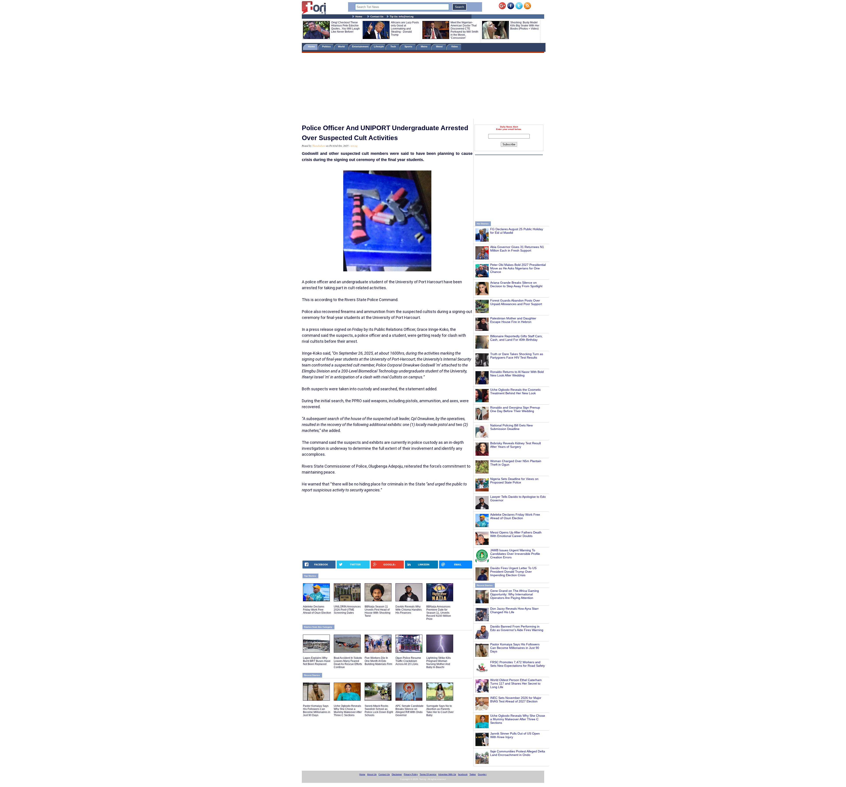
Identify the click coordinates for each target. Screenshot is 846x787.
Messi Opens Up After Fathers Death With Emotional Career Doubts (516, 534)
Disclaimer (397, 774)
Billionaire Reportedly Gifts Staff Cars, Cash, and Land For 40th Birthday (516, 337)
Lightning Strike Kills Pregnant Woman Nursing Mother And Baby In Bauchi (438, 662)
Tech (393, 46)
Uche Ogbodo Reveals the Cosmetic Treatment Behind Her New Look (515, 391)
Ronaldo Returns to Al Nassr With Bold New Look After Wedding (517, 373)
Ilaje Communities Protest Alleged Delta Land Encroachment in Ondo (517, 753)
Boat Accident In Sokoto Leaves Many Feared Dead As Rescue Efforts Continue (348, 662)
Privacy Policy (411, 774)
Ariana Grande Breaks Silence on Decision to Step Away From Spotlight (516, 284)
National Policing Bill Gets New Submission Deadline (511, 427)
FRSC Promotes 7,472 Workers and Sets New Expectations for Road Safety (517, 663)
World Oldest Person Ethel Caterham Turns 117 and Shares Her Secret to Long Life (516, 683)
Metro (424, 46)
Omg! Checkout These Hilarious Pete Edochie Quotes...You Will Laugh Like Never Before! (345, 27)
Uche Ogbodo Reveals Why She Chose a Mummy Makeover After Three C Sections (517, 719)
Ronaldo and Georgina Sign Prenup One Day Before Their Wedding (515, 409)
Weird (439, 46)
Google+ (482, 774)
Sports (409, 46)
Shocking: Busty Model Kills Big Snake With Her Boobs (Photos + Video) (524, 25)
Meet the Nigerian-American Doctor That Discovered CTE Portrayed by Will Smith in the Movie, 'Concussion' (464, 30)
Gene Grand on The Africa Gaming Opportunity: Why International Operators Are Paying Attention (514, 594)
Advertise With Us (447, 774)
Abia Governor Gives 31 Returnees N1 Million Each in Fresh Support (517, 248)
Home (358, 16)
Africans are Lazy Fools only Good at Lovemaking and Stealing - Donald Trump (405, 28)
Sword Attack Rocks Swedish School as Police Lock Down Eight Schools (379, 710)
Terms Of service (428, 774)
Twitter (472, 774)
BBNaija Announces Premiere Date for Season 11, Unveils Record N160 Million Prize (438, 612)
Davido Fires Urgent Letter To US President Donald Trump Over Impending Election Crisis (513, 571)
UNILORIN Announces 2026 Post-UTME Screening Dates (347, 609)
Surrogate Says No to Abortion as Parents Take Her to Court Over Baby (440, 710)
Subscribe (509, 144)
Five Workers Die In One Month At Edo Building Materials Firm (378, 661)
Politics (326, 46)
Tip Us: (402, 16)
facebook (463, 774)
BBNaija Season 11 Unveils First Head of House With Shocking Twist (377, 611)
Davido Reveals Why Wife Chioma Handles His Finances (408, 609)
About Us (372, 774)
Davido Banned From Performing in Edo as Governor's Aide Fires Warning (516, 628)
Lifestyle (379, 46)
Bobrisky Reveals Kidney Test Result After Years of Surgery (515, 444)
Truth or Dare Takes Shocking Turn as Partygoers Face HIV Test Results (516, 355)
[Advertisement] (423, 86)
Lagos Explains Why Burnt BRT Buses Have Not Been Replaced (316, 661)
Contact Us (376, 16)
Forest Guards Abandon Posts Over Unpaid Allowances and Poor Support (516, 302)
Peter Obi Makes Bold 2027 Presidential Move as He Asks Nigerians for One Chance (518, 268)
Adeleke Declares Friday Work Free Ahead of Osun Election (515, 516)
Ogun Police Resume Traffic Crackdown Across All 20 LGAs (408, 661)
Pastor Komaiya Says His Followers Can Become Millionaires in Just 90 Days (515, 648)
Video (455, 46)
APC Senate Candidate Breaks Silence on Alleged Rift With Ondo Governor (409, 710)
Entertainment (360, 46)
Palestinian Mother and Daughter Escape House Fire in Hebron (513, 320)
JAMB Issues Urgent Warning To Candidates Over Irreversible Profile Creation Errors (515, 553)
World (342, 46)
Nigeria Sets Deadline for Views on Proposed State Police (514, 480)
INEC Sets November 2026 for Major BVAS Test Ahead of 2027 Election (515, 699)
